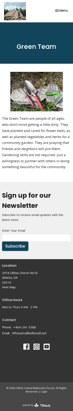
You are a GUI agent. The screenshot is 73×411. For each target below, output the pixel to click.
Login (44, 391)
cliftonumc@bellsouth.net (29, 333)
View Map (9, 287)
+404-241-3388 (24, 327)
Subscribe (15, 246)
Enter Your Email (13, 230)
